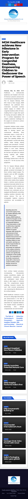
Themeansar (14, 491)
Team (14, 352)
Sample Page (13, 495)
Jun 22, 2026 (8, 429)
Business (6, 406)
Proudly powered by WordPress (9, 490)
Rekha (11, 81)
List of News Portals (11, 493)
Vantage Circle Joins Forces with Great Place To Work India (12, 443)
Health (5, 346)
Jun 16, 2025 (8, 445)
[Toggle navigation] (25, 32)
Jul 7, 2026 (8, 413)
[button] (22, 32)
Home (3, 493)
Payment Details (21, 493)
